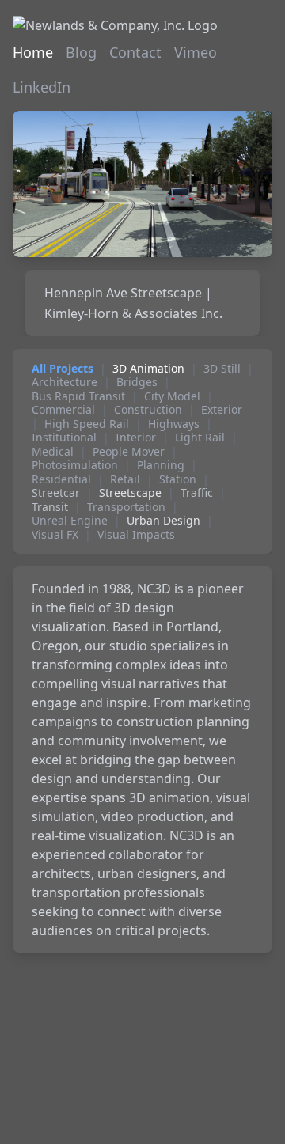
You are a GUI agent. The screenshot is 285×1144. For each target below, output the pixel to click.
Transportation (126, 507)
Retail (125, 479)
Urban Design (163, 520)
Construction (148, 410)
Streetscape (130, 493)
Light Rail (200, 437)
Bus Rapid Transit (78, 396)
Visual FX (55, 535)
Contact (135, 52)
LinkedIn (41, 87)
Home (33, 52)
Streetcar (56, 493)
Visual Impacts (136, 535)
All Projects (62, 369)
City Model (172, 396)
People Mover (129, 452)
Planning (160, 465)
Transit (50, 507)
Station (177, 479)
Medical (53, 452)
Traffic (196, 493)
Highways (174, 424)
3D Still (222, 369)
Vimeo (195, 52)
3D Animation (148, 369)
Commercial (63, 410)
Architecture (64, 382)
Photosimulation (75, 465)
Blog (81, 52)
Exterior (221, 410)
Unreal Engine (70, 520)
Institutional (64, 437)
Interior (136, 437)
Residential (61, 479)
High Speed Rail (86, 424)
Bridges (137, 382)
